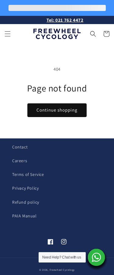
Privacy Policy (25, 188)
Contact (20, 147)
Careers (19, 160)
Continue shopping (57, 110)
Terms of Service (28, 174)
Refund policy (25, 202)
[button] (7, 34)
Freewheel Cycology (62, 269)
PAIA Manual (24, 216)
